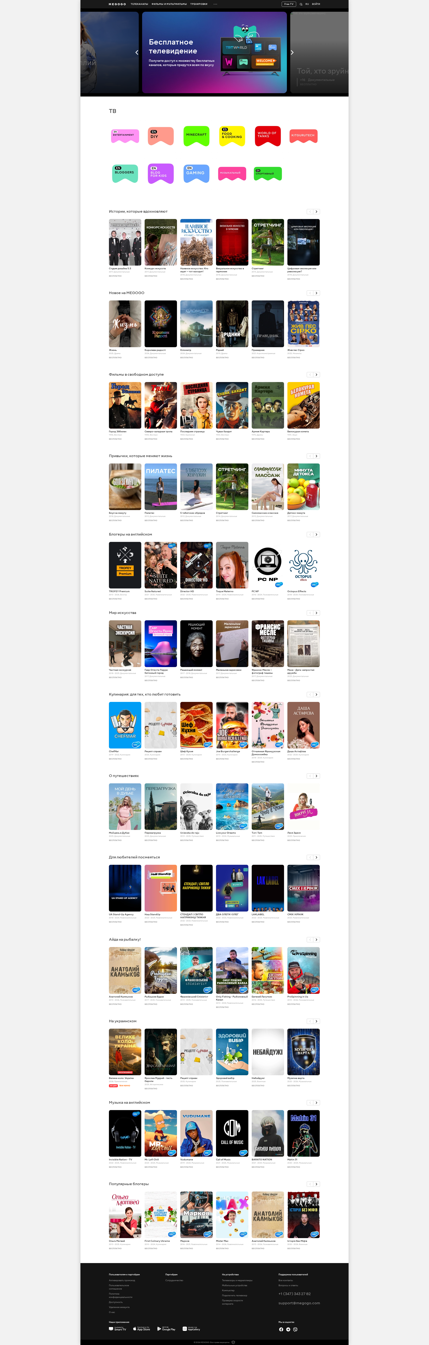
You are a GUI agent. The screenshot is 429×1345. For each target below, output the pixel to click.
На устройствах (230, 1274)
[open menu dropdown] (215, 4)
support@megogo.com (299, 1303)
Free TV (289, 4)
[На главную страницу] (117, 4)
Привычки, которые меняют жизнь (140, 455)
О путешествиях (124, 775)
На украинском (123, 1021)
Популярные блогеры (129, 1183)
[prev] (310, 211)
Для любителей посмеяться (134, 857)
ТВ (112, 111)
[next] (316, 211)
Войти (316, 4)
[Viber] (295, 1329)
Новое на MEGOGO (126, 292)
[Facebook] (281, 1329)
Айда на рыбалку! (125, 939)
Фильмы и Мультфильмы (169, 4)
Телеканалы (139, 4)
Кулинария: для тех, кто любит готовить (145, 694)
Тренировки (198, 4)
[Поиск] (301, 4)
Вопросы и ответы (288, 1285)
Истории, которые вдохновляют (138, 211)
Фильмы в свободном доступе (136, 374)
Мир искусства (122, 612)
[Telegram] (288, 1329)
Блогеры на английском (130, 534)
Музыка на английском (129, 1102)
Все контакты (286, 1280)
